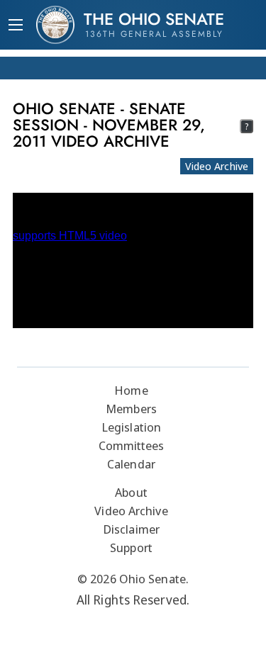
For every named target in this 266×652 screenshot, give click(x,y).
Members (131, 408)
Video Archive (216, 166)
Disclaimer (131, 529)
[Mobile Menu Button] (16, 26)
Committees (132, 445)
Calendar (131, 464)
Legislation (131, 427)
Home (131, 390)
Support (131, 547)
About (131, 492)
